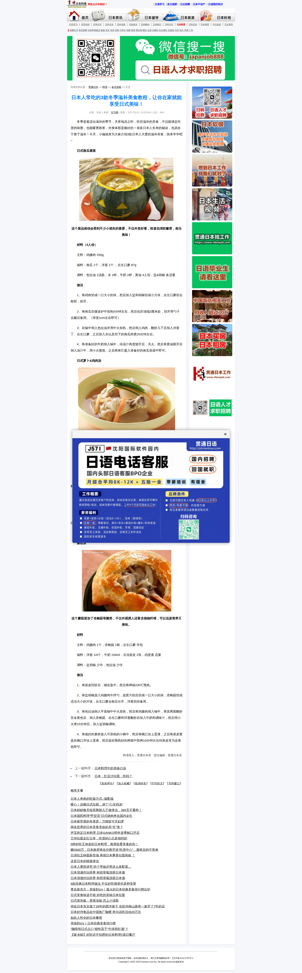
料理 (104, 87)
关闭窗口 (174, 783)
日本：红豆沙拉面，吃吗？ (113, 776)
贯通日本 (93, 87)
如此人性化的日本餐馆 (86, 918)
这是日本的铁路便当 (85, 861)
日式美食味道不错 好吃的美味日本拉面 (98, 895)
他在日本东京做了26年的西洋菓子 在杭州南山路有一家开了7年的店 (118, 906)
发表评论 (107, 783)
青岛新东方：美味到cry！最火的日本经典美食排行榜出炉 (110, 889)
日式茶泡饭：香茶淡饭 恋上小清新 (95, 900)
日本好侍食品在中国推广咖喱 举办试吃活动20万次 (106, 912)
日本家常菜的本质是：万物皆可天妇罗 (97, 821)
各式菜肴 (116, 87)
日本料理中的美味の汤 (110, 768)
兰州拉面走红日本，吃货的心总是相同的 (99, 838)
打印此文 (157, 783)
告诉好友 (140, 783)
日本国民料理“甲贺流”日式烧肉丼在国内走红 (101, 816)
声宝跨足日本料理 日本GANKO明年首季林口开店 (105, 833)
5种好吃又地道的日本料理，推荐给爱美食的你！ (104, 844)
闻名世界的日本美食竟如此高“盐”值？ (97, 827)
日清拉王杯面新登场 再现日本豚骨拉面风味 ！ (103, 855)
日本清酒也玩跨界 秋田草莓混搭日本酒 (98, 872)
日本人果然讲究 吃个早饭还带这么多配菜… (101, 866)
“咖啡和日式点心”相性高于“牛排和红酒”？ (99, 929)
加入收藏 (123, 783)
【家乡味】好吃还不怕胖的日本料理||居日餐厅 (103, 934)
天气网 (114, 112)
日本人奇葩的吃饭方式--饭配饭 (92, 798)
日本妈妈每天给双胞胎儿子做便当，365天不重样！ (106, 810)
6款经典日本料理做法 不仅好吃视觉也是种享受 (103, 883)
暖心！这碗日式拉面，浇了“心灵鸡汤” (97, 804)
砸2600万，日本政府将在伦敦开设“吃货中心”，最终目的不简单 (114, 850)
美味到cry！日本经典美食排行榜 (93, 923)
